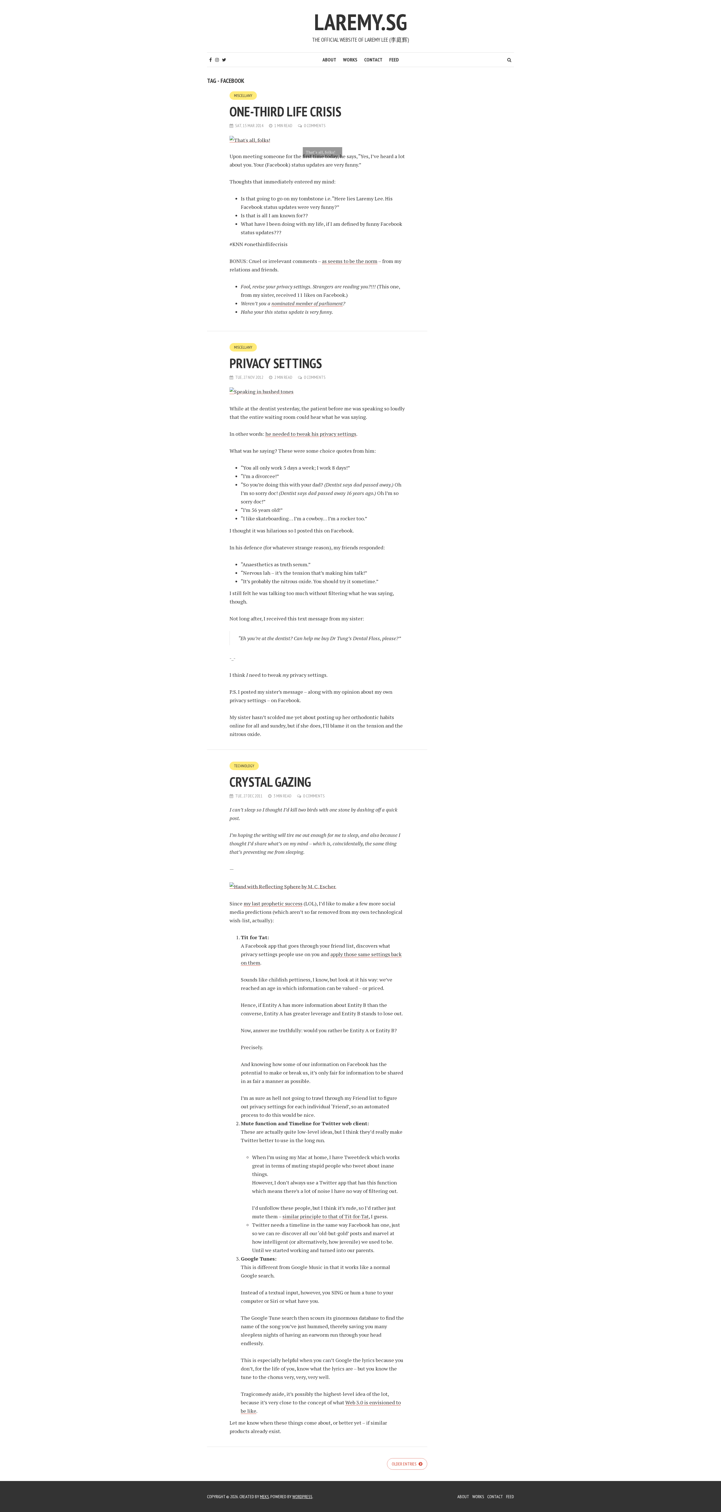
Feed (394, 59)
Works (350, 59)
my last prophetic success (273, 903)
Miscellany (243, 95)
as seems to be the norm (349, 261)
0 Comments (315, 125)
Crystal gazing (270, 781)
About (329, 59)
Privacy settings (276, 363)
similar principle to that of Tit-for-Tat (325, 1216)
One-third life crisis (285, 111)
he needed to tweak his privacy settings (310, 433)
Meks (264, 1496)
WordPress (302, 1496)
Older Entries (404, 1464)
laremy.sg (360, 21)
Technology (244, 765)
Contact (373, 59)
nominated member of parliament (307, 303)
